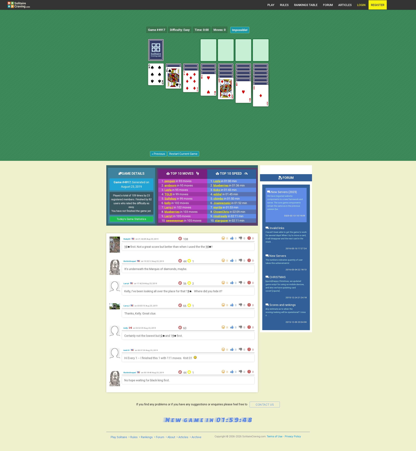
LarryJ (127, 306)
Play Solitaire (119, 437)
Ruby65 (127, 239)
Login (361, 5)
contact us (265, 404)
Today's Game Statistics (131, 219)
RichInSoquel (130, 261)
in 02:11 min (228, 216)
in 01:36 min (229, 185)
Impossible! (239, 30)
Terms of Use (274, 436)
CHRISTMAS (277, 277)
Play (270, 5)
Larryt (126, 283)
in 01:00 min (225, 181)
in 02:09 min (229, 211)
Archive (196, 437)
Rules (284, 5)
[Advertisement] (391, 87)
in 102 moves (176, 203)
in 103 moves (181, 211)
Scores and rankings (282, 305)
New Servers (277, 256)
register (377, 5)
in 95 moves (178, 185)
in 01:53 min (225, 207)
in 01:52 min (230, 203)
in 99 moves (176, 194)
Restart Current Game (183, 153)
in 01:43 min (225, 190)
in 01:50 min (226, 198)
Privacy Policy (293, 436)
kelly (126, 328)
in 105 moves (177, 216)
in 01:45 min (225, 194)
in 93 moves (178, 181)
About (171, 437)
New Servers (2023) (283, 192)
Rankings (147, 437)
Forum (328, 5)
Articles (345, 5)
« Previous (158, 153)
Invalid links (276, 228)
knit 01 (127, 350)
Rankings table (306, 5)
